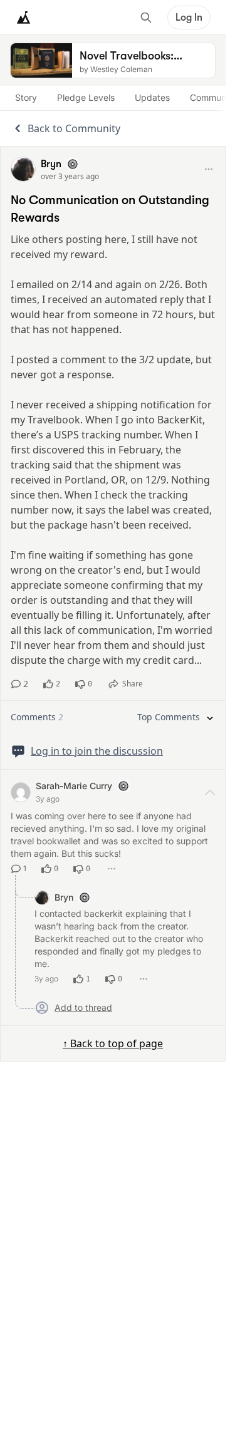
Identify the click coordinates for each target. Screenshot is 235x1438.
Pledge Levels (86, 97)
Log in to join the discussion (97, 751)
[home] (24, 17)
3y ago (48, 799)
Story (26, 97)
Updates (152, 97)
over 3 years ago (70, 176)
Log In (188, 17)
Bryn (51, 164)
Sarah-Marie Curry (74, 785)
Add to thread (83, 1007)
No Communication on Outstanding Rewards (110, 209)
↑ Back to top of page (113, 1043)
